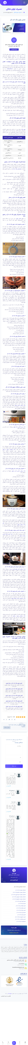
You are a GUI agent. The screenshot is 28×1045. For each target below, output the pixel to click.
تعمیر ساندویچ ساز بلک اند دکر (20, 917)
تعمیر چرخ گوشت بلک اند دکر (20, 919)
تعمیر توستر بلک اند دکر (22, 914)
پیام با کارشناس (14, 49)
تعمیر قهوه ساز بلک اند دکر (21, 921)
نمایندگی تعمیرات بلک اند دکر (21, 890)
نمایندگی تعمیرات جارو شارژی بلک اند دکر (18, 894)
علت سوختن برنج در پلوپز (9, 449)
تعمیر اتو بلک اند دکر (22, 903)
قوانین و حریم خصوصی (6, 996)
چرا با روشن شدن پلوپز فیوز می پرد (17, 569)
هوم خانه (23, 129)
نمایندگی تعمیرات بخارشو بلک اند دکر (19, 892)
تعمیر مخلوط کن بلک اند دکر (21, 905)
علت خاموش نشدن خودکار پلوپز (18, 598)
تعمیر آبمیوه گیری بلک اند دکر (20, 901)
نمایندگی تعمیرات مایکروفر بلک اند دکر (19, 899)
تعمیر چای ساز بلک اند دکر (21, 912)
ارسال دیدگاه (6, 727)
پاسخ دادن (8, 786)
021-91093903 (14, 880)
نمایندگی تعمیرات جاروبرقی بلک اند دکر (19, 896)
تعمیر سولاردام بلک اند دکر (21, 908)
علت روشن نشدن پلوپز (20, 405)
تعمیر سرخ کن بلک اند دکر (21, 910)
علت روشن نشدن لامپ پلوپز (18, 471)
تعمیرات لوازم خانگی (17, 12)
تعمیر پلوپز (18, 218)
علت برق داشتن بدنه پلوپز (19, 427)
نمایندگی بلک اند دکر (17, 169)
